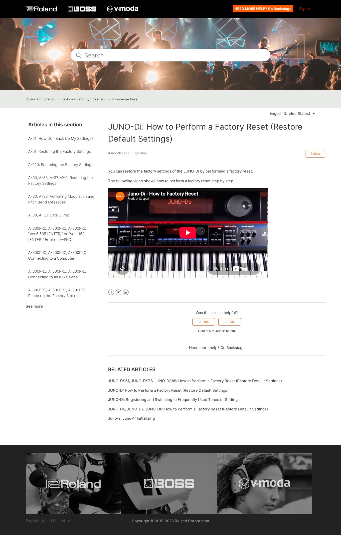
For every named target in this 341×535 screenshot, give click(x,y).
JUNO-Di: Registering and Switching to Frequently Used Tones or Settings (174, 399)
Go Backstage (232, 347)
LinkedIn (126, 292)
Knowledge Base (125, 99)
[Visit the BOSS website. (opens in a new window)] (169, 483)
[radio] (203, 322)
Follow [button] (315, 154)
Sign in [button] (304, 8)
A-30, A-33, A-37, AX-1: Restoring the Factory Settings (60, 180)
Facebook (111, 292)
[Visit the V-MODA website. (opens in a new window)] (265, 483)
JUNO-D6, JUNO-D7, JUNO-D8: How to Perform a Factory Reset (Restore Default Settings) (188, 409)
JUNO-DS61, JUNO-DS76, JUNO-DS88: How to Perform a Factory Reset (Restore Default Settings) (195, 380)
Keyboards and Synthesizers (84, 99)
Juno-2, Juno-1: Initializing (131, 418)
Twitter (118, 292)
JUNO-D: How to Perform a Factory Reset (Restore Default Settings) (168, 390)
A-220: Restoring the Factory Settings (60, 164)
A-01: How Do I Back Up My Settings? (60, 138)
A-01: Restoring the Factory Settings (59, 151)
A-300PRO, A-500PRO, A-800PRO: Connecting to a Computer (57, 255)
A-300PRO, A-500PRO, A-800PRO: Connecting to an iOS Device (57, 274)
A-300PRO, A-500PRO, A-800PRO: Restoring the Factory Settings (57, 293)
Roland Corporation (41, 99)
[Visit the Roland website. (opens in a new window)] (73, 483)
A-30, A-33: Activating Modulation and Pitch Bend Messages (61, 199)
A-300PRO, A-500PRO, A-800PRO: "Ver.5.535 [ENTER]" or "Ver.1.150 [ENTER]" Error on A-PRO (57, 234)
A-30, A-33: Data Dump (48, 215)
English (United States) (290, 113)
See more (34, 306)
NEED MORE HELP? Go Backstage (263, 8)
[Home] (42, 10)
